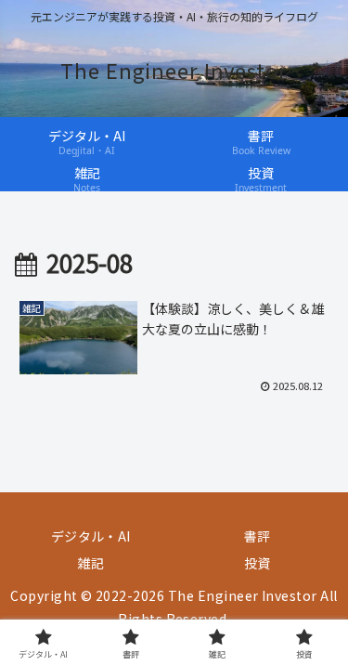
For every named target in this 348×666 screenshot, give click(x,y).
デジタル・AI (91, 536)
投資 (257, 563)
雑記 (90, 563)
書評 (257, 536)
